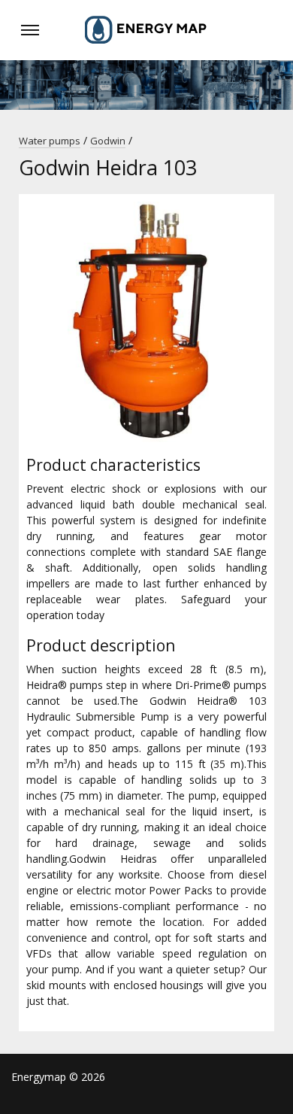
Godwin (107, 140)
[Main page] (146, 30)
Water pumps (49, 140)
